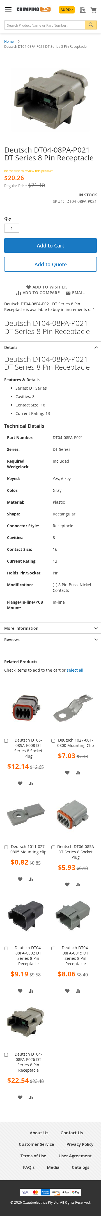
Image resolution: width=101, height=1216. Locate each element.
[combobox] (50, 25)
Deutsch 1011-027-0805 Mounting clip (28, 849)
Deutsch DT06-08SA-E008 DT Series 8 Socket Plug (28, 748)
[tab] (50, 347)
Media (53, 1167)
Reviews (12, 639)
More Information (21, 628)
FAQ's (29, 1167)
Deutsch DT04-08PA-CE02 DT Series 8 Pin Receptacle (28, 955)
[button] (67, 9)
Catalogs (80, 1167)
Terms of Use (33, 1156)
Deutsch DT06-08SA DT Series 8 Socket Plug (75, 852)
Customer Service (36, 1144)
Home (9, 41)
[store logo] (33, 9)
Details (10, 347)
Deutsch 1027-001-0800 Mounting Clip (75, 742)
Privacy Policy (79, 1144)
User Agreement (75, 1156)
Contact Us (72, 1133)
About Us (39, 1133)
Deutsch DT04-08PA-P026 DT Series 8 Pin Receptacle (28, 1062)
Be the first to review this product (28, 171)
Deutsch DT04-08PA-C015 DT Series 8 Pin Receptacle (75, 955)
